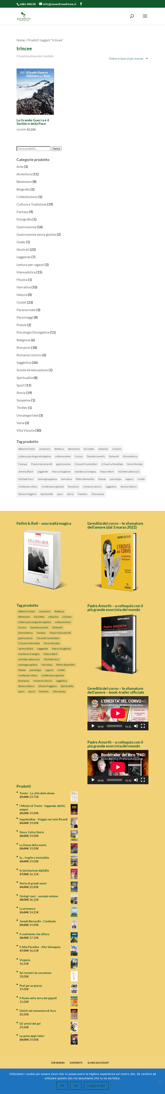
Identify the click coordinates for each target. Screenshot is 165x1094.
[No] (159, 1081)
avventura (44, 448)
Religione (23, 340)
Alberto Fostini (26, 448)
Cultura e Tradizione (31, 204)
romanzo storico (92, 486)
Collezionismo (27, 197)
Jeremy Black (25, 471)
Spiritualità (25, 378)
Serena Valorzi (129, 486)
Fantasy (22, 212)
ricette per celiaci (27, 486)
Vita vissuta (97, 494)
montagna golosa (47, 479)
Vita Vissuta (26, 430)
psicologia (115, 479)
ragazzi (129, 479)
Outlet (21, 302)
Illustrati (23, 249)
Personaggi (25, 317)
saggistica (111, 486)
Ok (62, 1086)
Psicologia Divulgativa (33, 332)
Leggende (24, 257)
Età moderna (130, 456)
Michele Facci (26, 479)
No (76, 1086)
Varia (20, 423)
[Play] (93, 726)
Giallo (21, 242)
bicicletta (89, 448)
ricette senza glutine (52, 486)
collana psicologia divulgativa (34, 456)
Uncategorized (27, 415)
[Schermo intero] (143, 726)
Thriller (22, 407)
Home (21, 40)
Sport (21, 385)
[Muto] (136, 726)
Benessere (24, 181)
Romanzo (24, 347)
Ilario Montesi (135, 464)
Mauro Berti (107, 471)
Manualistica (26, 272)
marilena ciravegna (85, 471)
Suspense (24, 400)
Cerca (56, 148)
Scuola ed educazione (32, 370)
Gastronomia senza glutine (36, 234)
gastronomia (63, 464)
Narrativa (24, 287)
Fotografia (24, 219)
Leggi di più (96, 1086)
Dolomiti (114, 456)
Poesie (21, 325)
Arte (20, 166)
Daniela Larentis (96, 456)
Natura (22, 294)
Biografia (23, 189)
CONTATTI (76, 1062)
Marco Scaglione (61, 471)
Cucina (79, 456)
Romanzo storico (29, 355)
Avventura (24, 174)
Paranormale (26, 310)
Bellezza (59, 448)
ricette (141, 479)
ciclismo (116, 448)
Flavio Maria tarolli (41, 464)
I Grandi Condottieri (86, 464)
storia (70, 494)
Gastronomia (26, 227)
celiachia (103, 448)
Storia (21, 393)
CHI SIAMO (58, 1062)
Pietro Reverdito (85, 479)
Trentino (82, 494)
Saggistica (24, 362)
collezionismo (63, 456)
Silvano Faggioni (27, 494)
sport (60, 494)
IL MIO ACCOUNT (98, 1062)
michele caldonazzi (128, 471)
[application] (117, 713)
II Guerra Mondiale (112, 464)
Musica (22, 279)
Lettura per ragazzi (30, 264)
